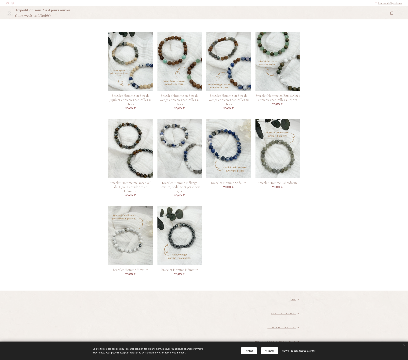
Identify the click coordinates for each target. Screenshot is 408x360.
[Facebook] (8, 3)
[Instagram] (12, 3)
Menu (399, 13)
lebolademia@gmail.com (390, 3)
